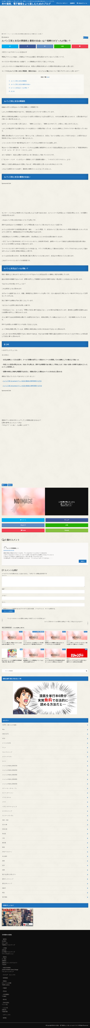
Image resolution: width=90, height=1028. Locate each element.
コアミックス (6, 1014)
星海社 (4, 960)
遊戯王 (4, 888)
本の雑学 (4, 856)
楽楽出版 (5, 1011)
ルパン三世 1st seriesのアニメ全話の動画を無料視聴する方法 (22, 381)
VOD (3, 738)
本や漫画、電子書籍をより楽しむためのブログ (26, 3)
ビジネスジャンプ (7, 811)
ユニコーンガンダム (7, 815)
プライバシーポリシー (62, 3)
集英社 (5, 939)
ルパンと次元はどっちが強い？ (19, 88)
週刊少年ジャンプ (7, 883)
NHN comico (6, 985)
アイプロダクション (8, 953)
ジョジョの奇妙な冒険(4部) (9, 779)
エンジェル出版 (7, 983)
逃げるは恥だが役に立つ (9, 874)
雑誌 (3, 892)
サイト (3, 602)
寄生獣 (4, 833)
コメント (4, 575)
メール (4, 595)
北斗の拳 (4, 824)
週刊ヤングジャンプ (7, 879)
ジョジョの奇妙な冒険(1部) (9, 765)
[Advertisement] (45, 19)
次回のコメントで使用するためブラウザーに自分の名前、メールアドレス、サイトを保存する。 (29, 608)
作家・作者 (5, 820)
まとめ (12, 91)
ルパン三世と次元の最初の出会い (20, 84)
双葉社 (5, 981)
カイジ (4, 761)
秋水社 (5, 999)
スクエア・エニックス (9, 974)
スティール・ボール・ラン (9, 788)
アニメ (5, 485)
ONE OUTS (5, 734)
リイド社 (5, 1004)
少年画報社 (6, 994)
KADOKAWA (7, 967)
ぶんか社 (5, 1007)
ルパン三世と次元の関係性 (18, 81)
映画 (3, 847)
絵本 (3, 865)
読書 (3, 870)
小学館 (5, 948)
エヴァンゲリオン (7, 756)
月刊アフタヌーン (7, 851)
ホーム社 (5, 943)
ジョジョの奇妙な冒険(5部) (9, 784)
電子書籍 (4, 897)
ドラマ (4, 802)
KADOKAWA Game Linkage (10, 969)
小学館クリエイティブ (9, 952)
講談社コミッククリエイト (10, 962)
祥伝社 (4, 950)
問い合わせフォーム (82, 3)
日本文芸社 (6, 1002)
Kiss (3, 729)
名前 (3, 589)
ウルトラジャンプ (7, 752)
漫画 (11, 485)
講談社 (5, 957)
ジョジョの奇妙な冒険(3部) (9, 774)
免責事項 (72, 3)
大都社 (4, 996)
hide (48, 77)
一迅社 (4, 959)
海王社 (4, 1009)
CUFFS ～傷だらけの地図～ (9, 725)
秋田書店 (5, 978)
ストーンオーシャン (7, 793)
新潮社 (5, 1018)
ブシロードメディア (8, 971)
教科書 (4, 842)
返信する (82, 561)
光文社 (4, 964)
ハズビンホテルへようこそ (9, 806)
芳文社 (5, 991)
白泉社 (4, 941)
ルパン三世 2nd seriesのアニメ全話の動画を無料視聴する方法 (22, 386)
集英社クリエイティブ (9, 945)
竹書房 (5, 988)
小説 (3, 838)
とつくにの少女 (6, 743)
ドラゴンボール (6, 797)
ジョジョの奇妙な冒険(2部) (9, 770)
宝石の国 (4, 829)
